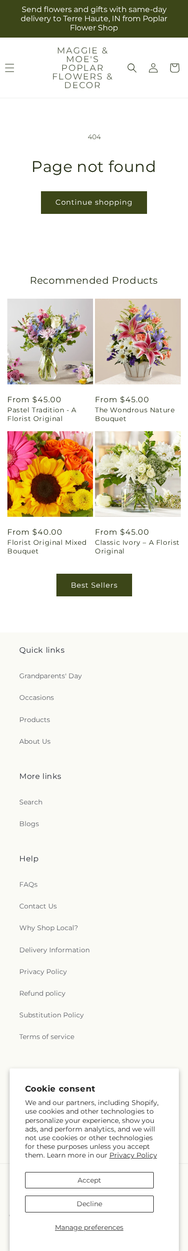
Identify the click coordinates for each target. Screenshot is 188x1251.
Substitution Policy (51, 1015)
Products (34, 719)
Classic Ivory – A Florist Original (137, 546)
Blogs (29, 823)
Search (30, 802)
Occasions (36, 697)
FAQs (28, 884)
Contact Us (38, 906)
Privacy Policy (133, 1155)
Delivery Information (54, 950)
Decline (89, 1203)
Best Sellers (94, 585)
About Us (35, 741)
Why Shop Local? (48, 927)
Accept (89, 1180)
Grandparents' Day (50, 676)
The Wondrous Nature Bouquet (135, 414)
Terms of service (46, 1036)
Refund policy (42, 993)
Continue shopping (94, 202)
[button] (132, 68)
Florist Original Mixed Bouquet (46, 546)
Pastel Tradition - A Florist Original (42, 414)
